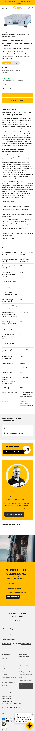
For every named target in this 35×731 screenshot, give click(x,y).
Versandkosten (16, 70)
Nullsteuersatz (23, 678)
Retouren (4, 685)
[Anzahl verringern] (4, 88)
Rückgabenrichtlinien (25, 681)
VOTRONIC (4, 32)
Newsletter (5, 675)
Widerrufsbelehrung (25, 666)
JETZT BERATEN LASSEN (14, 514)
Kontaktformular (26, 644)
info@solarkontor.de (8, 638)
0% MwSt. (15, 63)
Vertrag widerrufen (24, 686)
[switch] (3, 729)
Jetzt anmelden (12, 597)
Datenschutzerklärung (25, 669)
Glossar (4, 672)
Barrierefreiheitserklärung (9, 679)
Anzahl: (4, 85)
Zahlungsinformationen (26, 672)
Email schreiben (6, 644)
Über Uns (4, 658)
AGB (20, 663)
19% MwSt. (6, 63)
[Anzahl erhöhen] (10, 88)
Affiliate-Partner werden (6, 668)
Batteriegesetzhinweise (8, 682)
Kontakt (4, 664)
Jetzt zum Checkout (17, 100)
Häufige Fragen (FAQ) (8, 661)
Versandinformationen (26, 675)
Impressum (22, 660)
